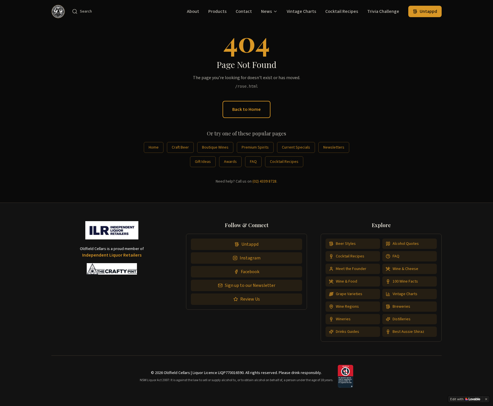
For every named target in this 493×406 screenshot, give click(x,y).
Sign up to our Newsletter (250, 285)
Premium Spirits (255, 147)
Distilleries (402, 319)
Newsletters (333, 147)
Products (217, 11)
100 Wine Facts (405, 281)
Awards (230, 162)
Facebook (250, 272)
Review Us (250, 299)
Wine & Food (346, 281)
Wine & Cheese (405, 269)
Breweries (401, 306)
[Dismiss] (486, 399)
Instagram (250, 258)
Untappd (428, 11)
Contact (244, 11)
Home (154, 147)
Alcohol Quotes (406, 244)
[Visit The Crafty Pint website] (112, 269)
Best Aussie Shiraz (408, 332)
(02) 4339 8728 (264, 181)
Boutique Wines (215, 147)
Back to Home (246, 109)
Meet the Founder (351, 269)
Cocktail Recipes (341, 11)
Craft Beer (180, 147)
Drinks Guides (347, 332)
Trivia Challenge (383, 11)
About (193, 11)
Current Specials (296, 147)
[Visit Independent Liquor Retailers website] (111, 232)
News (266, 11)
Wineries (343, 319)
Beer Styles (346, 244)
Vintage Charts (301, 11)
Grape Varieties (349, 294)
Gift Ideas (203, 162)
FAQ (253, 162)
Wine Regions (347, 306)
